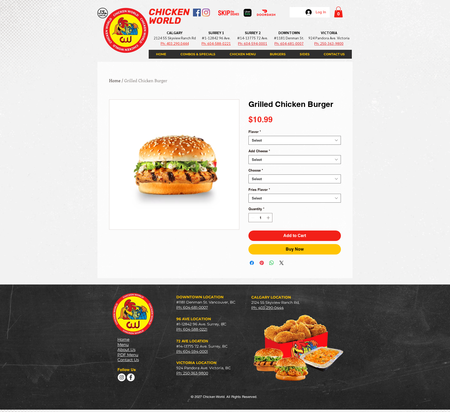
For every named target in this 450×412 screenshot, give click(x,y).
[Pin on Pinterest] (262, 263)
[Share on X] (281, 263)
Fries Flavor (259, 189)
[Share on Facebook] (252, 263)
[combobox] (294, 140)
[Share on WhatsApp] (271, 263)
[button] (338, 12)
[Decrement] (252, 217)
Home (115, 80)
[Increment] (269, 217)
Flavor (254, 132)
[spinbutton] (260, 217)
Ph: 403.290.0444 (175, 43)
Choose (255, 170)
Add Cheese (259, 151)
